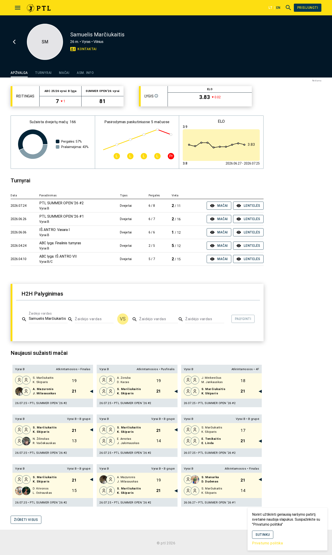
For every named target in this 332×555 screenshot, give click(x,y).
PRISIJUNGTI (307, 7)
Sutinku (262, 534)
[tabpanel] (137, 307)
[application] (33, 144)
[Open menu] (18, 8)
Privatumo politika (267, 543)
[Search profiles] (287, 7)
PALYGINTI (243, 319)
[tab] (19, 72)
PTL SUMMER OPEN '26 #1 (217, 502)
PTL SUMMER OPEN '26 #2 (48, 403)
